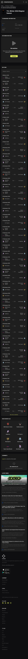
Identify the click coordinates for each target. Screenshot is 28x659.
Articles (3, 623)
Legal (3, 588)
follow (4, 601)
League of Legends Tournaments (8, 6)
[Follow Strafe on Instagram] (10, 603)
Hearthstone (4, 649)
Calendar (14, 56)
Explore (4, 608)
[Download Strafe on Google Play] (14, 572)
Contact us (4, 582)
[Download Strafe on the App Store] (14, 569)
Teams (3, 614)
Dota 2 (3, 634)
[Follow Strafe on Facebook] (7, 603)
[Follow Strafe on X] (5, 603)
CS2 (3, 630)
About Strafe (4, 580)
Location (4, 28)
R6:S (3, 639)
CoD (3, 641)
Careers (4, 584)
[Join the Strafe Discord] (3, 603)
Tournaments (5, 612)
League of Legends (9, 5)
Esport (3, 23)
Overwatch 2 (4, 647)
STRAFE (4, 558)
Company (4, 577)
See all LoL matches (14, 414)
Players (3, 616)
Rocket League (5, 643)
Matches (4, 610)
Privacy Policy (5, 590)
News (3, 618)
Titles (3, 628)
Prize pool (17, 28)
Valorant (4, 636)
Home (2, 5)
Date (16, 23)
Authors (3, 621)
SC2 (3, 645)
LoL (3, 632)
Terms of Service (5, 592)
